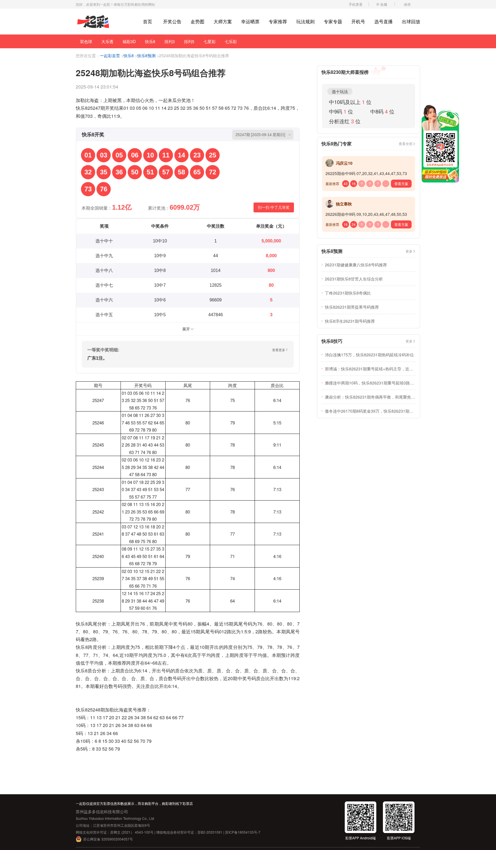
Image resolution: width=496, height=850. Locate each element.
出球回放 (411, 21)
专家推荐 (278, 21)
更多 (409, 251)
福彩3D (129, 41)
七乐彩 (231, 41)
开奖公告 (172, 21)
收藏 (383, 4)
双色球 (86, 41)
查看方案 (401, 183)
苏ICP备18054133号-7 (242, 832)
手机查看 (356, 4)
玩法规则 (305, 21)
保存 (407, 4)
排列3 (169, 41)
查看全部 (405, 143)
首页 (147, 21)
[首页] (93, 21)
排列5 (189, 41)
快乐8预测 (146, 55)
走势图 (197, 21)
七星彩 (210, 41)
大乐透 (107, 41)
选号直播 (383, 21)
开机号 (358, 21)
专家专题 (333, 21)
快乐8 (150, 41)
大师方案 (223, 21)
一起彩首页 (110, 55)
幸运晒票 (250, 21)
